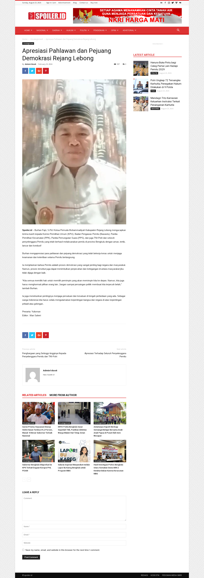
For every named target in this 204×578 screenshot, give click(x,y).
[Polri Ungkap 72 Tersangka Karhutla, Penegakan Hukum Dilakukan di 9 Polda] (140, 86)
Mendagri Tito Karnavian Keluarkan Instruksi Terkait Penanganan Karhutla (165, 101)
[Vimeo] (176, 3)
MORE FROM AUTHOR (63, 395)
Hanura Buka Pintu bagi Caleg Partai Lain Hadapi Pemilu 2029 (164, 66)
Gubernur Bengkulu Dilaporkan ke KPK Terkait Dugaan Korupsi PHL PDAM (37, 468)
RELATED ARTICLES (34, 395)
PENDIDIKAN (98, 30)
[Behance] (161, 3)
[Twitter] (172, 3)
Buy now (94, 2)
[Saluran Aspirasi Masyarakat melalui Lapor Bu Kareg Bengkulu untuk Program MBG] (74, 451)
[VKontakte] (180, 3)
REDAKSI (144, 575)
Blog (75, 2)
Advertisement (64, 2)
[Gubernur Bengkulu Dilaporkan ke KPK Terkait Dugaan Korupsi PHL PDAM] (38, 451)
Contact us (83, 2)
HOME (27, 30)
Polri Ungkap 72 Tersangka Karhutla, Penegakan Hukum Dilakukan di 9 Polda (166, 84)
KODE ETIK (155, 575)
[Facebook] (165, 3)
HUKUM (69, 30)
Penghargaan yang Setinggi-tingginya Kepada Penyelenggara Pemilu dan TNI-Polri (44, 355)
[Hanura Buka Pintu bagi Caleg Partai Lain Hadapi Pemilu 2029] (140, 68)
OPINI (113, 30)
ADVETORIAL (128, 30)
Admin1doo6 (30, 64)
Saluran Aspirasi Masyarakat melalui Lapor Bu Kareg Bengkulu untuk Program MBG (74, 468)
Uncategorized (36, 39)
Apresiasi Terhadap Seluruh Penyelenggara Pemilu (105, 355)
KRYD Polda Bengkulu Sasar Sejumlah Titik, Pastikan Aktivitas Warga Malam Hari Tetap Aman (72, 430)
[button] (178, 30)
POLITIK (83, 30)
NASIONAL (41, 30)
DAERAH (56, 30)
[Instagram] (169, 3)
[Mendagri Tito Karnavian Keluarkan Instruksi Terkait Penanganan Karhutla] (140, 103)
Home (24, 39)
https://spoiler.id (48, 375)
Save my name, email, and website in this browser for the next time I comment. (62, 550)
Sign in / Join (51, 2)
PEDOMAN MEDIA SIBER (172, 575)
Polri (153, 91)
